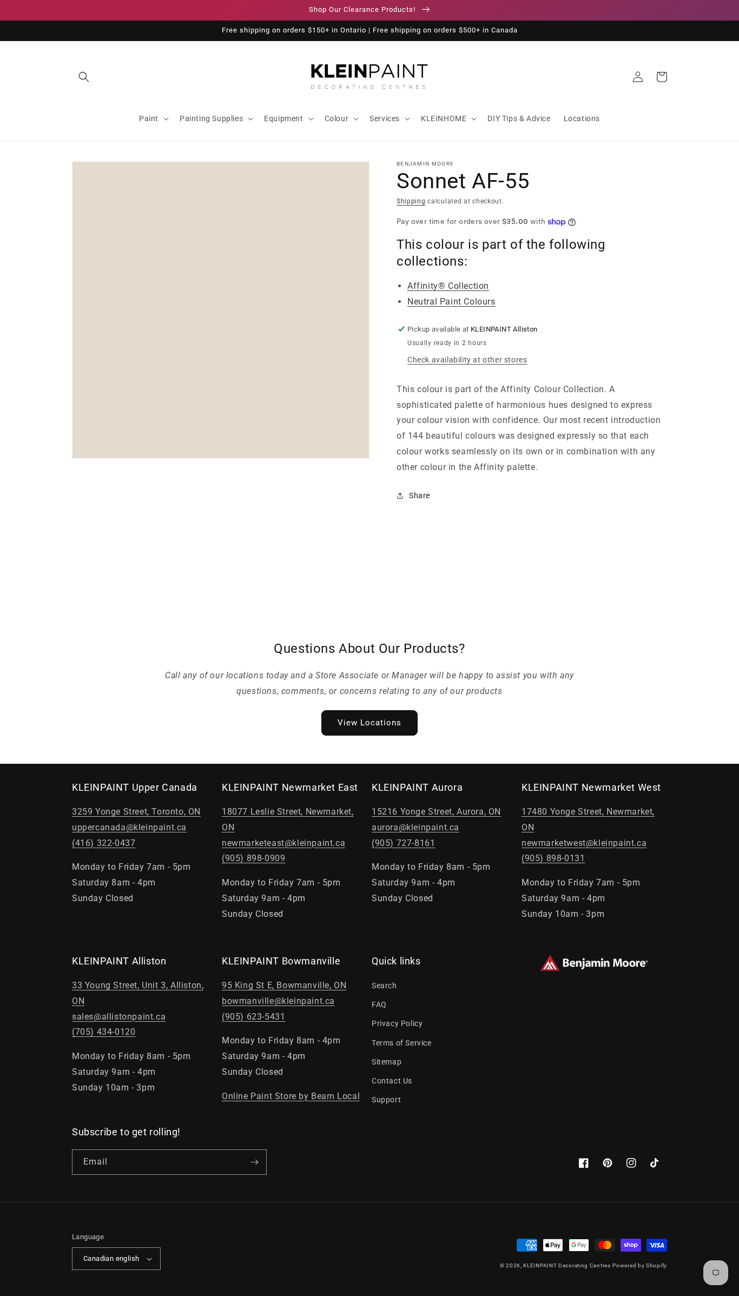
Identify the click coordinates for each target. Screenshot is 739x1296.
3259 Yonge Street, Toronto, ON (136, 811)
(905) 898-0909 (253, 858)
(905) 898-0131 (553, 858)
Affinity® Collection (448, 286)
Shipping (411, 201)
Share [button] (419, 495)
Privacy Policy (397, 1023)
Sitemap (386, 1061)
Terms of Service (402, 1043)
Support (386, 1099)
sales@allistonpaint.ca (119, 1016)
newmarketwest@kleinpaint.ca (584, 843)
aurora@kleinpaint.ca (415, 827)
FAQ (379, 1004)
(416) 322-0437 (103, 843)
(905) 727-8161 (403, 843)
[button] (84, 77)
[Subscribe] (254, 1162)
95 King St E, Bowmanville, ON (284, 985)
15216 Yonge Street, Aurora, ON (436, 811)
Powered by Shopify (639, 1265)
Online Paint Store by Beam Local (291, 1096)
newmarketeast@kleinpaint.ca (283, 843)
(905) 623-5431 (253, 1016)
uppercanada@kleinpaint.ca (129, 827)
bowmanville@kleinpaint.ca (278, 1001)
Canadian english (111, 1258)
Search (384, 985)
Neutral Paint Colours (451, 301)
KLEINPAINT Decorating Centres (566, 1265)
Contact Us (392, 1080)
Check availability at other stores (467, 359)
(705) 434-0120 (103, 1032)
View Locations (369, 723)
